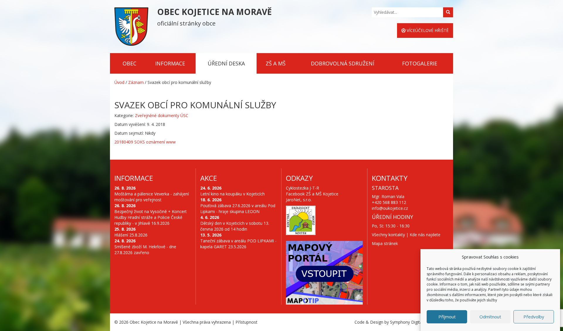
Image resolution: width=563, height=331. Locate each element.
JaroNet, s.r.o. (299, 199)
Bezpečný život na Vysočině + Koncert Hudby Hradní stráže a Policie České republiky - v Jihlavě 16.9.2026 (150, 217)
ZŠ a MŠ (276, 63)
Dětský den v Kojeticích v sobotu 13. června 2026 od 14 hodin (234, 226)
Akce (208, 178)
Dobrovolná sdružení (342, 63)
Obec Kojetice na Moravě (154, 322)
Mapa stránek (385, 243)
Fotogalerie (419, 63)
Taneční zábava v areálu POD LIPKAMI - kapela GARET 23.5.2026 (238, 243)
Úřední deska (226, 63)
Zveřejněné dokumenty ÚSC (161, 115)
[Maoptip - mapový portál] (324, 273)
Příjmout (447, 317)
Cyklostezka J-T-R (302, 188)
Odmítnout (490, 317)
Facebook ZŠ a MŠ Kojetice (312, 194)
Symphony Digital (406, 322)
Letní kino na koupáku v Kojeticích (232, 194)
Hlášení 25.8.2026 (130, 235)
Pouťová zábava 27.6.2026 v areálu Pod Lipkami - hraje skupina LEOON (237, 208)
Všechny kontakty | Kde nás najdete (406, 234)
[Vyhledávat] (448, 12)
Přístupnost (246, 322)
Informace (170, 63)
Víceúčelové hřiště (427, 30)
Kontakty (390, 178)
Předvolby (533, 317)
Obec (129, 63)
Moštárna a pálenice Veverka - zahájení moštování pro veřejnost (151, 196)
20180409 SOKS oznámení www (145, 142)
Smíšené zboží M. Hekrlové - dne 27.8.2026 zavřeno (145, 249)
